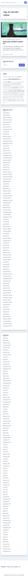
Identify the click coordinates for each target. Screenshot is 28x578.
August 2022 (6, 162)
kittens (15, 94)
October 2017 (6, 240)
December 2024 (7, 129)
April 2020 (5, 205)
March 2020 (6, 207)
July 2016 (5, 262)
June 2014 (5, 309)
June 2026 (5, 112)
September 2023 (7, 143)
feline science (5, 87)
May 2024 (5, 134)
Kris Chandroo (19, 94)
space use (7, 100)
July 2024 (5, 131)
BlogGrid (15, 575)
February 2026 (6, 117)
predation (4, 99)
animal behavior (8, 76)
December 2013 (6, 323)
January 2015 (6, 292)
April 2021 (5, 186)
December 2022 (7, 155)
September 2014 (7, 302)
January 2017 (6, 257)
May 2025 (5, 124)
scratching (9, 99)
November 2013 (6, 326)
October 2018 (6, 231)
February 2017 (6, 255)
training (13, 100)
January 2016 (6, 271)
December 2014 (6, 295)
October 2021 (6, 179)
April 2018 (5, 236)
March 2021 (5, 188)
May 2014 (5, 311)
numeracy (12, 97)
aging (4, 76)
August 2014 (6, 304)
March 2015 (5, 288)
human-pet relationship (16, 91)
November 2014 (6, 297)
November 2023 (7, 141)
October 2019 (6, 214)
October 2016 (6, 259)
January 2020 (6, 210)
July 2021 (5, 184)
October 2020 (6, 198)
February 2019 (6, 229)
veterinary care (18, 100)
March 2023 (6, 150)
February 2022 (6, 172)
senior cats (20, 99)
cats (4, 39)
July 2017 (5, 243)
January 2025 (6, 127)
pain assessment (17, 97)
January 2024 (6, 138)
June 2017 (5, 245)
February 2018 (6, 238)
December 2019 (6, 212)
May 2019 (5, 224)
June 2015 (5, 283)
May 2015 (5, 285)
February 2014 (6, 319)
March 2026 (6, 115)
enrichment (9, 84)
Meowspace (7, 97)
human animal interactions (10, 93)
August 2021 (6, 181)
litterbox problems (8, 96)
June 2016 (5, 264)
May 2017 (5, 247)
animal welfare (14, 76)
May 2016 (5, 266)
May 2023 (5, 148)
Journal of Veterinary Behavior (8, 94)
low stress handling (16, 96)
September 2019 (7, 217)
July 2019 (5, 219)
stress (10, 100)
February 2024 (6, 136)
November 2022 (7, 157)
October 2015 (6, 276)
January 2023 (6, 153)
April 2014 (5, 314)
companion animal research (14, 39)
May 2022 (5, 167)
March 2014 (5, 316)
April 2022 (5, 169)
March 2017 (5, 252)
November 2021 (6, 176)
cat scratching (13, 82)
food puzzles (15, 87)
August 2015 (6, 281)
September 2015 (7, 278)
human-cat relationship (12, 89)
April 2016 (5, 269)
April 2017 (5, 250)
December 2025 (7, 120)
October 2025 (6, 122)
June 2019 (5, 221)
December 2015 (6, 274)
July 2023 (5, 146)
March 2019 (5, 226)
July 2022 (5, 165)
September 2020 (7, 200)
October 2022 (6, 160)
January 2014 (6, 321)
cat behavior (14, 79)
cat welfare (18, 82)
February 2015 (6, 290)
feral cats (10, 87)
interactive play (21, 92)
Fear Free (12, 85)
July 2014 (5, 307)
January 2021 (6, 193)
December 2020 (7, 195)
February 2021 (6, 191)
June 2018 (5, 233)
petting (21, 97)
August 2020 (6, 202)
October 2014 (6, 300)
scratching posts (14, 99)
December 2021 (6, 174)
